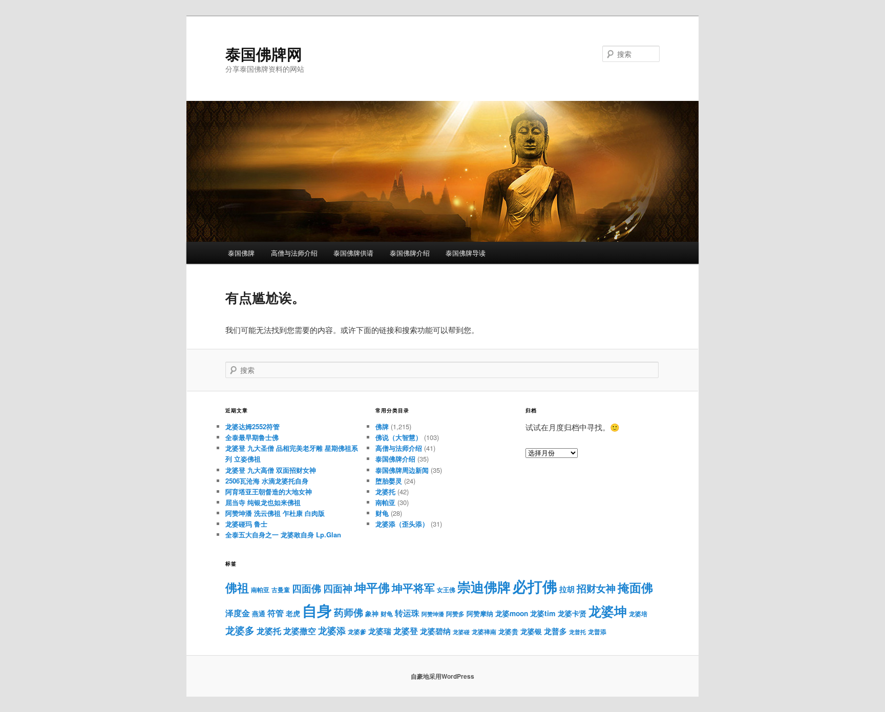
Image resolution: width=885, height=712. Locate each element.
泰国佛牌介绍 (410, 253)
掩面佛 (635, 587)
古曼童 (280, 589)
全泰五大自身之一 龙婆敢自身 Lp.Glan (283, 534)
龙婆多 (240, 630)
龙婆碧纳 (435, 631)
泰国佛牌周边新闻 (402, 470)
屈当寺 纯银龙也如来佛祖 (263, 502)
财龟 (382, 513)
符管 (275, 613)
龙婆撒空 (299, 631)
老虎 (293, 613)
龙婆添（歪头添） (402, 524)
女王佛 (446, 589)
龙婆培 (638, 614)
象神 (371, 613)
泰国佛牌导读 (466, 253)
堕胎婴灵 (388, 481)
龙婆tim (543, 613)
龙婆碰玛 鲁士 (246, 524)
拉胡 (567, 589)
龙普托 (577, 632)
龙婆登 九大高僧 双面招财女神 (270, 470)
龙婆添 (332, 630)
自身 (317, 610)
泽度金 (237, 613)
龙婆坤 (607, 611)
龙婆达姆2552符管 (252, 426)
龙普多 (555, 631)
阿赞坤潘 (433, 614)
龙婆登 (405, 631)
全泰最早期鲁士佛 (252, 437)
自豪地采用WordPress (442, 676)
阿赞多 (455, 614)
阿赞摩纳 (480, 613)
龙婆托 (385, 491)
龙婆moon (511, 613)
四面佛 (306, 588)
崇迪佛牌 (484, 586)
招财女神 (596, 588)
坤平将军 (413, 588)
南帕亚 (385, 502)
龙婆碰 (461, 632)
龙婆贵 (508, 631)
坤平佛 (372, 587)
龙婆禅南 (484, 631)
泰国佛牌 (241, 253)
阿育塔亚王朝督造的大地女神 (268, 491)
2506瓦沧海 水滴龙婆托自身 (266, 481)
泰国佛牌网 (263, 54)
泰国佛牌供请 (353, 253)
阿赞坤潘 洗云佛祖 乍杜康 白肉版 (275, 513)
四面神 (337, 588)
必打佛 (535, 586)
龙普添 (597, 631)
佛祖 (237, 587)
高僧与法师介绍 (294, 253)
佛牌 (382, 426)
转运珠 (407, 613)
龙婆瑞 (379, 631)
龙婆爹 (357, 631)
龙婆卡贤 (572, 613)
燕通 (258, 613)
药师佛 (348, 612)
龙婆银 (531, 631)
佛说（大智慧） (398, 437)
